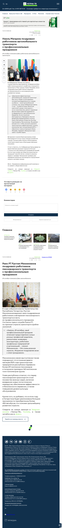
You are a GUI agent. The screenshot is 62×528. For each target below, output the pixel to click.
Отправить (31, 214)
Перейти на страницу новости (14, 419)
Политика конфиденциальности (13, 473)
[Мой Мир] (4, 76)
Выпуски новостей (15, 13)
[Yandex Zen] (6, 441)
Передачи (27, 13)
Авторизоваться (17, 219)
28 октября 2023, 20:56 (34, 258)
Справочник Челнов (52, 13)
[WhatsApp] (4, 72)
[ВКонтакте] (4, 60)
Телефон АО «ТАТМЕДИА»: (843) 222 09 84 (16, 505)
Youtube (23, 171)
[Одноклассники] (4, 68)
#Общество (37, 30)
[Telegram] (4, 64)
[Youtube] (20, 441)
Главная (5, 13)
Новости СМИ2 (47, 257)
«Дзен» (11, 172)
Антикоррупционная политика (13, 503)
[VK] (11, 441)
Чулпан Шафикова (6, 30)
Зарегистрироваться (45, 219)
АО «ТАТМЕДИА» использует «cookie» (15, 470)
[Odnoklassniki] (25, 441)
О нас (34, 13)
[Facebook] (29, 441)
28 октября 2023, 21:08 (34, 32)
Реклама (41, 13)
